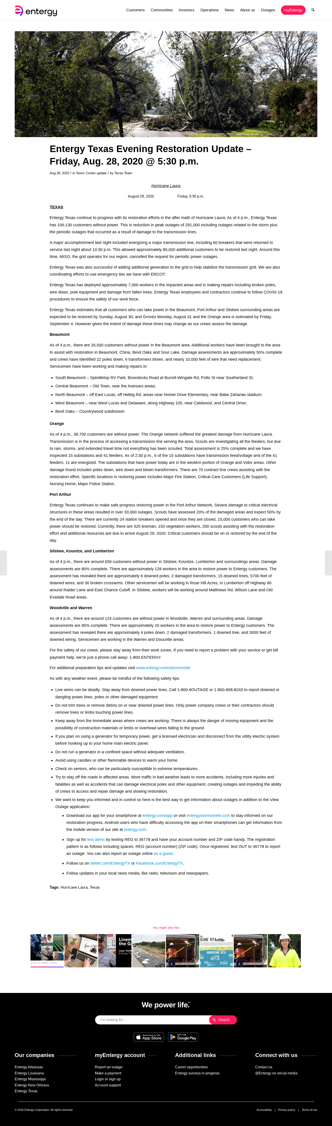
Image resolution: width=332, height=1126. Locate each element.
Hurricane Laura (74, 887)
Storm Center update (91, 173)
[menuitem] (135, 10)
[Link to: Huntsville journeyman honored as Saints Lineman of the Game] (114, 950)
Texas (95, 887)
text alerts (96, 839)
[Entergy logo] (37, 10)
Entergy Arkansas (29, 1067)
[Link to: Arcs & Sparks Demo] (250, 950)
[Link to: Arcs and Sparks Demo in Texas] (182, 950)
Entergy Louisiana (29, 1073)
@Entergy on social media (276, 1073)
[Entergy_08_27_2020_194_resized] (166, 84)
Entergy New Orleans (32, 1085)
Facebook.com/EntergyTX (159, 863)
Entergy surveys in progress (197, 1073)
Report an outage (109, 1067)
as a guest (163, 853)
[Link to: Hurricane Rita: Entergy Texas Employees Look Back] (216, 950)
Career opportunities (191, 1067)
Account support (108, 1085)
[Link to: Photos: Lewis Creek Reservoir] (148, 950)
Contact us (263, 1067)
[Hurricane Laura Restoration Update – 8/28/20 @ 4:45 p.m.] (3, 563)
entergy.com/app (158, 815)
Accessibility (264, 1110)
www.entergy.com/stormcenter (163, 667)
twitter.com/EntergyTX (110, 863)
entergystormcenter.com (208, 815)
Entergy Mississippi (30, 1079)
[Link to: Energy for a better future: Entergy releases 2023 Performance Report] (47, 950)
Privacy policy (286, 1110)
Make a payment (108, 1073)
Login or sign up (108, 1079)
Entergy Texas (26, 1091)
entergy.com (135, 829)
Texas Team (123, 173)
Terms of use (309, 1110)
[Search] (313, 10)
